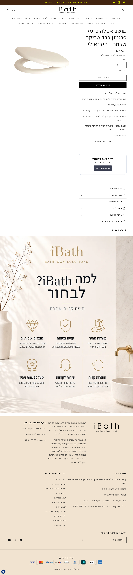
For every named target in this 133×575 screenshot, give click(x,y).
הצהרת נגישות (60, 498)
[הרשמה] (82, 540)
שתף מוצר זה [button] (118, 230)
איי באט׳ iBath (59, 569)
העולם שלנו (61, 479)
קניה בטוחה (61, 507)
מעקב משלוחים (59, 525)
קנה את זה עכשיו (103, 85)
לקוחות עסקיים (59, 520)
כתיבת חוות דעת (103, 168)
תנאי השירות (61, 493)
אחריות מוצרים (60, 516)
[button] (124, 10)
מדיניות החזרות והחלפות (55, 488)
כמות (124, 59)
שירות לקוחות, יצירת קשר (55, 511)
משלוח (115, 55)
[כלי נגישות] (3, 572)
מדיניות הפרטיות (59, 484)
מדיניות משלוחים (58, 502)
